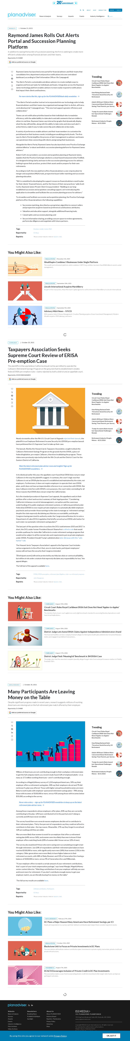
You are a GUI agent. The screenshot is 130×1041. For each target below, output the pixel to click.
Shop (94, 10)
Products (12, 28)
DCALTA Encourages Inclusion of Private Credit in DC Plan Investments (77, 971)
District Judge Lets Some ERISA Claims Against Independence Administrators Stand (82, 632)
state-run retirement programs (74, 574)
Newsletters (102, 10)
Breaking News (32, 1014)
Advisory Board (51, 1016)
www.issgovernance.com (82, 1019)
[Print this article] (12, 89)
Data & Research (14, 685)
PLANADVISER (84, 1014)
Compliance (13, 342)
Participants (50, 889)
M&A (50, 229)
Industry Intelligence (97, 16)
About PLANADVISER (54, 1014)
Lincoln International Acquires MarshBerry (63, 286)
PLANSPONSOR (95, 1014)
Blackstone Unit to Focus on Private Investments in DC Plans (72, 946)
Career (46, 229)
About (89, 10)
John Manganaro (23, 375)
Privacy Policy (60, 1036)
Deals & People (50, 259)
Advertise (50, 1024)
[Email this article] (12, 72)
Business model (38, 229)
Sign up (119, 10)
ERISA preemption (43, 574)
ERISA (35, 574)
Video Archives (13, 1029)
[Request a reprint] (12, 85)
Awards (71, 16)
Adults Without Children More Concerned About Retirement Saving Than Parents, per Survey (103, 104)
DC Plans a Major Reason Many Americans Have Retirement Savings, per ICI (79, 922)
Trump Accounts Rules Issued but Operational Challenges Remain (102, 114)
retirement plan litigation (57, 574)
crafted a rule (68, 529)
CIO (76, 1014)
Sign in (112, 10)
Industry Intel (57, 237)
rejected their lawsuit (72, 438)
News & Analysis (45, 16)
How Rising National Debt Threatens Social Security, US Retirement (102, 95)
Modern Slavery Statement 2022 (85, 1029)
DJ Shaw (19, 58)
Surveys (59, 16)
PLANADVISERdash (33, 1016)
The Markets (49, 967)
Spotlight (30, 1019)
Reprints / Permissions (54, 1019)
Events (82, 16)
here (47, 566)
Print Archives (12, 1026)
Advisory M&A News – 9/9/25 (58, 311)
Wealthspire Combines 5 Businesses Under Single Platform (71, 262)
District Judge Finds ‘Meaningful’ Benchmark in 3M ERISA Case (73, 656)
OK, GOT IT (111, 1036)
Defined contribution (40, 889)
